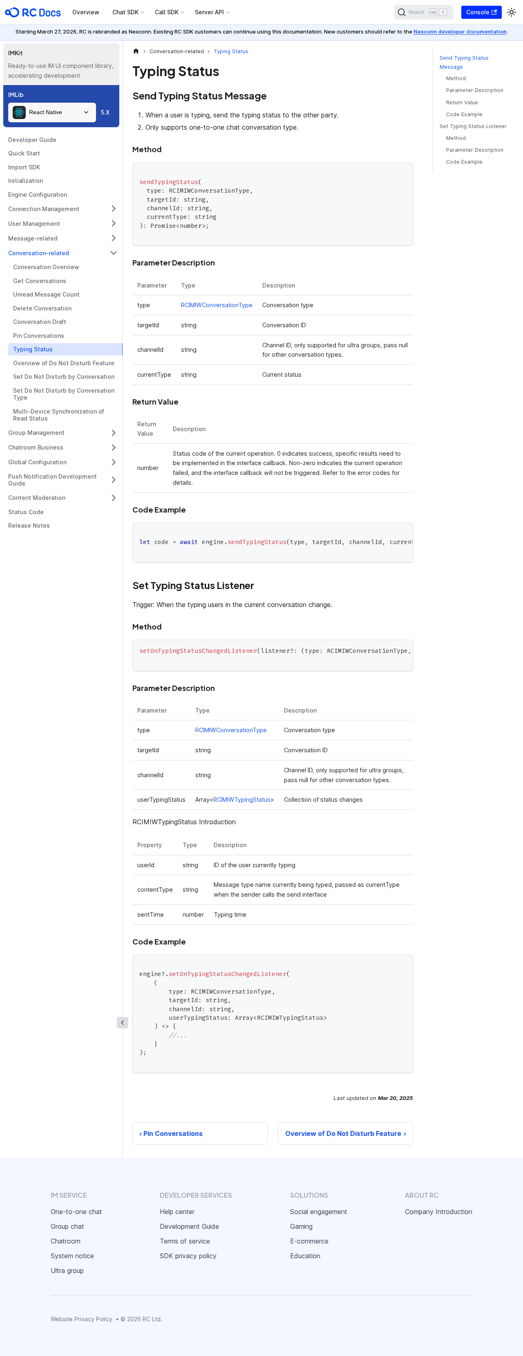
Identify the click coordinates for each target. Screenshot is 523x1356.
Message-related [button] (33, 238)
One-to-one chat (76, 1212)
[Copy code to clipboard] (403, 172)
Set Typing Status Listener (473, 126)
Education (305, 1256)
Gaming (301, 1226)
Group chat (67, 1226)
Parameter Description (474, 91)
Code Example (464, 114)
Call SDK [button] (167, 12)
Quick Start (24, 153)
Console (477, 12)
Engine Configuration (37, 194)
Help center (177, 1212)
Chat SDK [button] (125, 12)
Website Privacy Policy (81, 1319)
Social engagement (318, 1212)
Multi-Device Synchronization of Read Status (58, 415)
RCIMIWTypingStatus (241, 799)
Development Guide (189, 1226)
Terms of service (185, 1241)
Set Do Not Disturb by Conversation (63, 376)
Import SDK (24, 167)
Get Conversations (39, 280)
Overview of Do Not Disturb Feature (63, 363)
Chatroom (65, 1241)
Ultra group (67, 1270)
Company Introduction (438, 1212)
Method (456, 79)
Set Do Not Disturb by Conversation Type (63, 394)
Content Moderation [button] (36, 497)
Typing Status (33, 349)
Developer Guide (32, 139)
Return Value (462, 102)
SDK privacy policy (188, 1256)
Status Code (26, 511)
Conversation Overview (46, 266)
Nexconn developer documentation (460, 31)
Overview (85, 12)
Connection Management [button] (43, 208)
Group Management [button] (36, 432)
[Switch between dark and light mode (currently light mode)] (511, 12)
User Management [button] (34, 223)
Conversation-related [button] (38, 253)
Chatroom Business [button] (35, 447)
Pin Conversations (38, 335)
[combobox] (52, 112)
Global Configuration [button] (37, 462)
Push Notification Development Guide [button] (52, 480)
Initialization (25, 180)
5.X (105, 112)
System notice (72, 1256)
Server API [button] (209, 12)
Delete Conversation (42, 308)
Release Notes (29, 525)
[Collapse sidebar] (122, 1022)
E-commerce (309, 1241)
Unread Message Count (46, 294)
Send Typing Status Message (464, 62)
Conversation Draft (39, 321)
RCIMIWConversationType (217, 304)
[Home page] (136, 51)
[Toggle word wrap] (388, 533)
